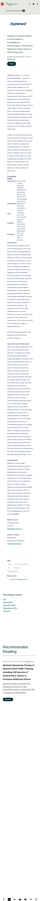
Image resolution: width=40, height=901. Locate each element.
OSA (9, 568)
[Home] (9, 4)
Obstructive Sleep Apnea (21, 564)
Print (4, 599)
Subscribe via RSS (9, 605)
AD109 (9, 564)
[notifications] (33, 4)
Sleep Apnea (16, 568)
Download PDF (8, 602)
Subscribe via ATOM (10, 608)
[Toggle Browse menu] (33, 10)
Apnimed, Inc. (11, 59)
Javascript (6, 611)
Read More (8, 699)
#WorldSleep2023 (12, 571)
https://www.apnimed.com (19, 579)
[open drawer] (37, 4)
